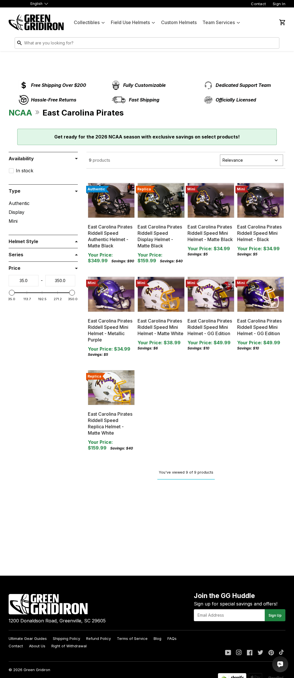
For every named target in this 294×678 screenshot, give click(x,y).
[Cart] (281, 22)
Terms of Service (132, 638)
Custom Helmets (179, 22)
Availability (21, 158)
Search (273, 44)
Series (16, 254)
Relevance (233, 160)
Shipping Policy (66, 638)
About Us (37, 646)
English (36, 3)
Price (14, 268)
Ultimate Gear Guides (28, 638)
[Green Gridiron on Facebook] (250, 653)
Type (14, 191)
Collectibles (87, 22)
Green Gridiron (37, 669)
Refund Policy (98, 638)
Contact (258, 3)
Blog (157, 638)
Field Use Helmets (130, 22)
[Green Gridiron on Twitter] (260, 653)
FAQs (172, 638)
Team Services (218, 22)
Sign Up (275, 615)
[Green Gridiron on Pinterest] (271, 653)
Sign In (279, 3)
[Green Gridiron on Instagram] (239, 653)
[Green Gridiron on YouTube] (228, 653)
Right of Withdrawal (69, 646)
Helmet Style (23, 241)
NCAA (20, 113)
